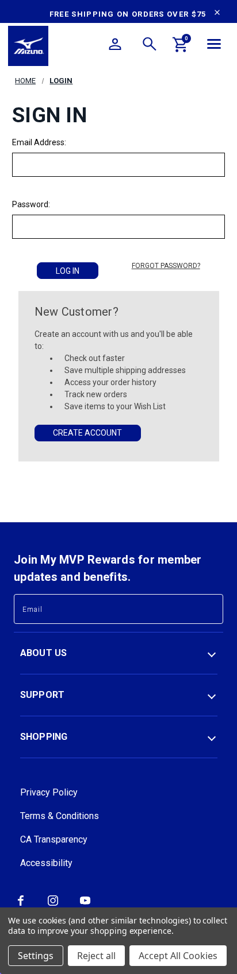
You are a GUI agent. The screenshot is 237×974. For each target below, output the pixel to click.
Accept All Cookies (178, 955)
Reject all (96, 955)
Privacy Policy (49, 792)
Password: (31, 204)
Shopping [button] (44, 736)
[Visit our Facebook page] (21, 904)
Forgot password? (166, 266)
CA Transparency (53, 839)
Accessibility (46, 862)
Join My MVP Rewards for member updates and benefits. (108, 568)
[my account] (115, 45)
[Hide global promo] (217, 14)
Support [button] (42, 694)
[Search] (149, 45)
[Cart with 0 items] (180, 46)
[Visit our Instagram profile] (53, 904)
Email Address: (39, 142)
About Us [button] (43, 652)
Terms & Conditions (59, 815)
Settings (35, 955)
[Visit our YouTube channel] (85, 904)
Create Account (87, 432)
